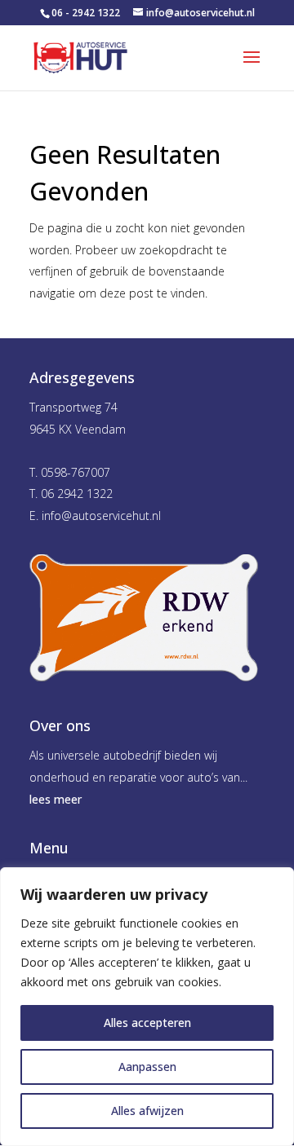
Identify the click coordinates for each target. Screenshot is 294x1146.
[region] (147, 1006)
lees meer (55, 799)
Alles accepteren (147, 1022)
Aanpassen (147, 1066)
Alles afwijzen (147, 1110)
